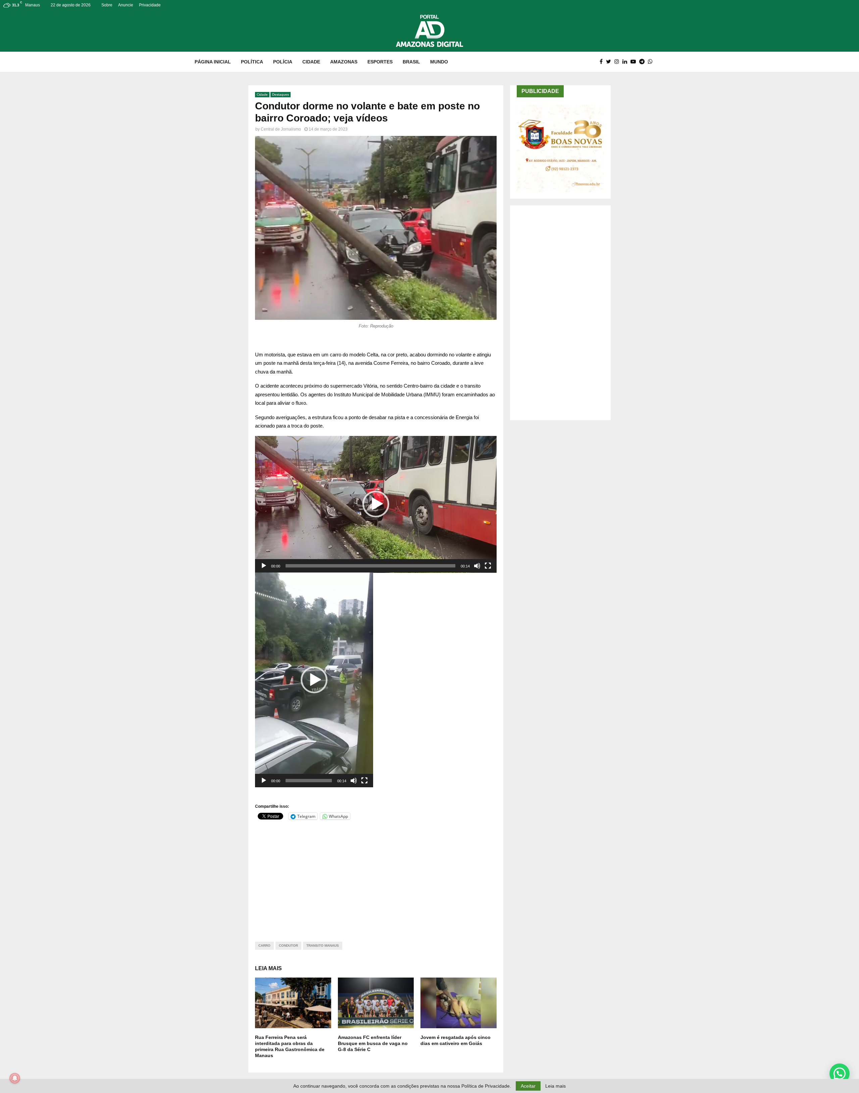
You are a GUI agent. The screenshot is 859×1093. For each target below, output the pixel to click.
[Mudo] (477, 565)
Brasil (411, 61)
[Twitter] (610, 62)
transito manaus (322, 945)
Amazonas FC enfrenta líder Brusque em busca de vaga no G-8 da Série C (373, 1043)
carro (264, 945)
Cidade (311, 61)
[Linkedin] (626, 62)
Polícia (282, 61)
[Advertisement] (376, 877)
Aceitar (528, 1086)
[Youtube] (634, 62)
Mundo (439, 61)
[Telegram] (643, 62)
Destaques (280, 94)
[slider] (370, 565)
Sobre (106, 5)
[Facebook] (603, 62)
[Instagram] (618, 62)
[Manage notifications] (14, 1078)
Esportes (380, 61)
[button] (375, 504)
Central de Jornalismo (281, 129)
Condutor (288, 945)
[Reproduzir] (263, 565)
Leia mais (555, 1086)
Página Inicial (213, 61)
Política (252, 61)
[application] (376, 504)
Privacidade (150, 5)
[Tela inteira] (488, 565)
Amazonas (343, 61)
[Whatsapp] (652, 62)
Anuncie (125, 5)
